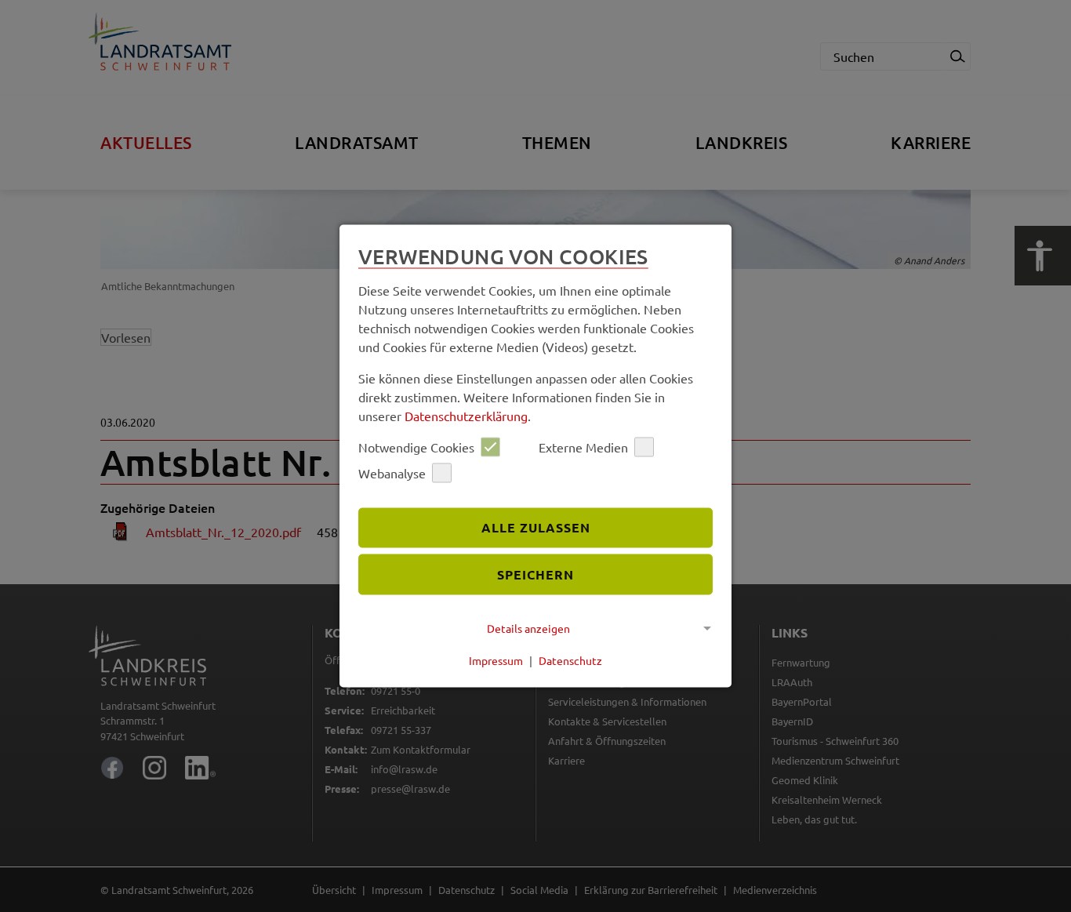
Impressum (496, 660)
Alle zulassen (535, 527)
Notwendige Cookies (416, 447)
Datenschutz (570, 660)
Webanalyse (392, 473)
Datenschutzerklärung (466, 415)
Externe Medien (583, 447)
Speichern (535, 574)
